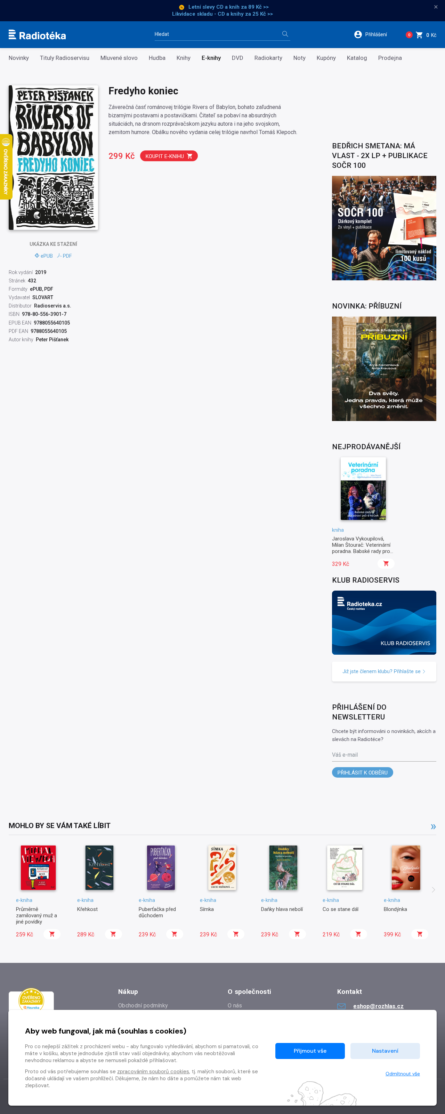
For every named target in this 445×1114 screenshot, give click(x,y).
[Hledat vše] (285, 35)
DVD (237, 58)
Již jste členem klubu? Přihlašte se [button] (382, 671)
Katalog (357, 58)
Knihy (184, 58)
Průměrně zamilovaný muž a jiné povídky (36, 915)
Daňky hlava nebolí (282, 909)
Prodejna (390, 58)
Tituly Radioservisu (64, 58)
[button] (375, 34)
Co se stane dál (340, 909)
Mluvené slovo (119, 58)
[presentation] (433, 890)
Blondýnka (395, 909)
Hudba (157, 58)
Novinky (19, 58)
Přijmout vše (310, 1050)
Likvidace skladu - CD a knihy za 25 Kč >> (222, 14)
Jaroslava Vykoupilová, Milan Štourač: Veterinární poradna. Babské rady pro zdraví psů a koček (361, 548)
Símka (207, 909)
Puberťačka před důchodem (157, 912)
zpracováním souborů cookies (153, 1071)
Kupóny (326, 58)
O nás (235, 1005)
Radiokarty (268, 58)
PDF (67, 256)
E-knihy (211, 58)
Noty (299, 58)
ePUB (47, 256)
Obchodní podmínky (143, 1005)
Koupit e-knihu (165, 156)
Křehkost (87, 909)
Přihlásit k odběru (363, 773)
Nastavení (385, 1050)
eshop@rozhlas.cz (378, 1006)
